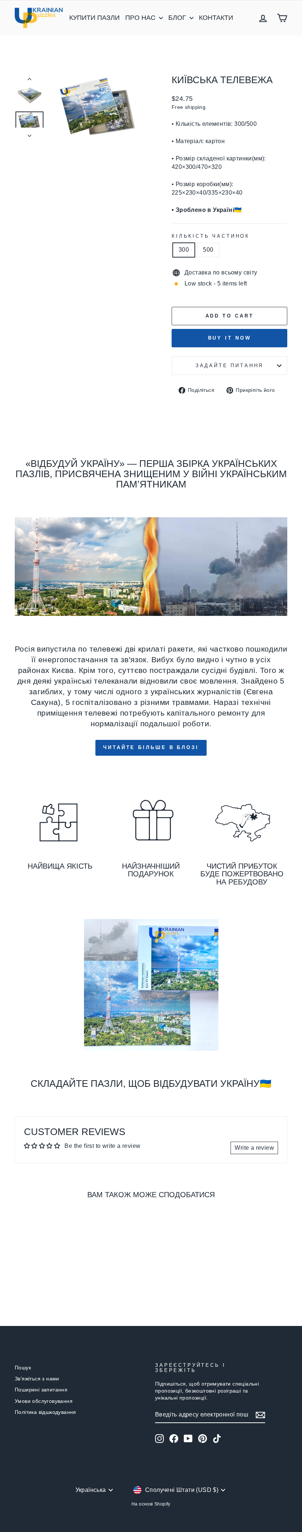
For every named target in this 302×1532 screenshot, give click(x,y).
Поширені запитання (41, 1390)
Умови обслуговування (44, 1401)
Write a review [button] (254, 1148)
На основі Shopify (151, 1504)
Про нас (141, 17)
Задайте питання (230, 365)
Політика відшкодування (45, 1412)
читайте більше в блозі (151, 747)
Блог (178, 17)
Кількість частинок (211, 236)
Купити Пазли (94, 17)
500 (208, 250)
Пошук (23, 1367)
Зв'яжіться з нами (37, 1379)
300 (184, 250)
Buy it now (229, 338)
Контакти (216, 17)
